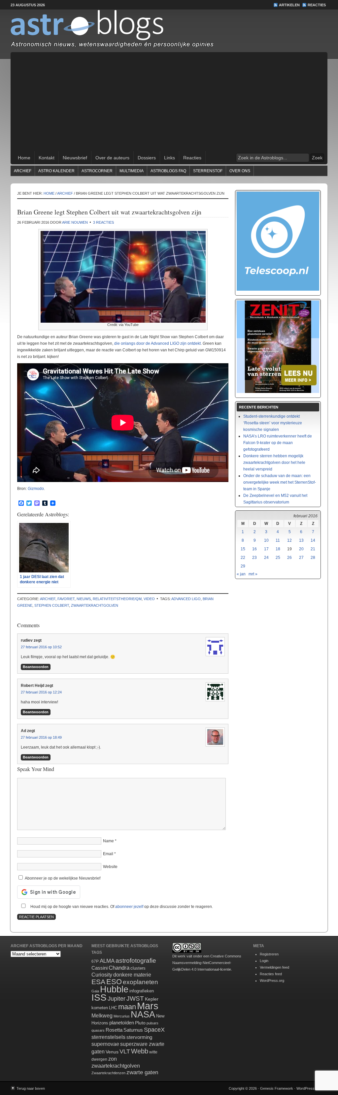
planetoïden (121, 1022)
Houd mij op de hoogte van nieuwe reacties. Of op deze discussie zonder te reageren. (121, 906)
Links (169, 157)
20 (301, 549)
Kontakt (46, 157)
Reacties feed (271, 974)
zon (112, 1059)
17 (266, 549)
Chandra (119, 968)
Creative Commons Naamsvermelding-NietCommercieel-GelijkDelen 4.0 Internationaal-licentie (206, 962)
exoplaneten (140, 982)
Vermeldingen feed (274, 967)
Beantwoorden (36, 667)
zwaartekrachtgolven (94, 605)
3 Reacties (103, 222)
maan (127, 1007)
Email (108, 854)
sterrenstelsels (108, 1037)
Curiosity (101, 975)
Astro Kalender (56, 171)
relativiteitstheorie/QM (117, 599)
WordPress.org (272, 980)
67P (95, 961)
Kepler (151, 999)
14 (313, 540)
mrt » (253, 574)
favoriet (66, 599)
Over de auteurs (112, 157)
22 (243, 557)
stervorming (139, 1037)
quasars (98, 1030)
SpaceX (154, 1029)
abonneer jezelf (129, 906)
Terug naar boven (31, 1088)
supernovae (105, 1044)
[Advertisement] (169, 101)
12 (289, 540)
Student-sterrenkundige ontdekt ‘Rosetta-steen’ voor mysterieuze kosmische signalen (272, 423)
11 (278, 540)
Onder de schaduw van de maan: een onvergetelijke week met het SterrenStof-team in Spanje (279, 482)
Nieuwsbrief (75, 157)
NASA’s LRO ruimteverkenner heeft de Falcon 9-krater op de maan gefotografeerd (277, 443)
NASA (143, 1014)
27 (301, 557)
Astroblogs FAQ (168, 171)
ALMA (107, 961)
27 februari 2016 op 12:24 (41, 692)
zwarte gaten (142, 1072)
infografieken (141, 990)
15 (243, 549)
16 (254, 549)
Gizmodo (36, 488)
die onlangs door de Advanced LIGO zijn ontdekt (157, 343)
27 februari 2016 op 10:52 (41, 647)
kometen (99, 1007)
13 (301, 540)
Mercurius (122, 1016)
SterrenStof (207, 171)
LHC (113, 1007)
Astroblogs (169, 31)
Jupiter (116, 998)
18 (278, 549)
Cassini (99, 968)
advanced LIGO (186, 599)
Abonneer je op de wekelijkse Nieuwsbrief (62, 878)
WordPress (305, 1088)
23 (254, 557)
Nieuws (84, 599)
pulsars (152, 1023)
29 (243, 566)
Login (264, 961)
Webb (139, 1051)
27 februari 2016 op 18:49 (41, 737)
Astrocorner (97, 171)
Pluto (140, 1022)
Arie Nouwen (75, 222)
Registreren (269, 954)
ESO (114, 982)
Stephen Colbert (51, 605)
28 (313, 557)
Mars (147, 1005)
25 (278, 557)
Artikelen (289, 5)
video (149, 599)
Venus (112, 1051)
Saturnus (133, 1030)
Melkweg (102, 1015)
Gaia (95, 991)
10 (266, 540)
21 (313, 549)
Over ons (239, 171)
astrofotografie (136, 960)
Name (108, 841)
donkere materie (132, 975)
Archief (22, 171)
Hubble (114, 989)
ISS (99, 997)
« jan (241, 574)
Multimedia (131, 171)
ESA (98, 982)
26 (289, 557)
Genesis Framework (276, 1088)
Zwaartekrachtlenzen (108, 1073)
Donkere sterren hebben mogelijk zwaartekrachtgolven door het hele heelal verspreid (274, 462)
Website (110, 866)
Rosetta (114, 1030)
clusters (138, 968)
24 (266, 557)
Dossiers (147, 157)
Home (24, 157)
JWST (135, 998)
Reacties (317, 5)
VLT (124, 1051)
